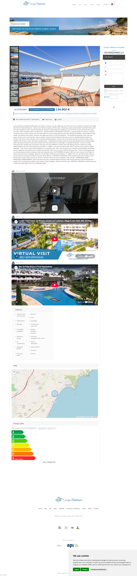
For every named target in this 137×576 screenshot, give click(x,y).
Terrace (33, 353)
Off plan (61, 508)
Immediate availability (20, 330)
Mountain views (20, 354)
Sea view (33, 350)
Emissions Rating (20, 337)
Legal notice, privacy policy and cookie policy (68, 516)
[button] (14, 372)
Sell (85, 4)
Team (92, 4)
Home (74, 4)
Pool (32, 317)
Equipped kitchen (20, 348)
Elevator (33, 314)
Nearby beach (35, 347)
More (98, 4)
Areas (84, 508)
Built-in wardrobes (34, 342)
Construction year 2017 (35, 325)
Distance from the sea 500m (21, 315)
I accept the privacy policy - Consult (115, 90)
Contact (106, 4)
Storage (19, 324)
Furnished (34, 321)
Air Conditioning (21, 342)
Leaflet (79, 417)
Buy (80, 4)
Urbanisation (21, 321)
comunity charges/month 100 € (35, 337)
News (89, 508)
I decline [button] (84, 569)
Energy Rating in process (33, 331)
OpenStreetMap (87, 417)
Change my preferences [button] (98, 569)
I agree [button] (76, 569)
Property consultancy (73, 508)
